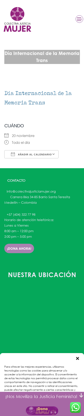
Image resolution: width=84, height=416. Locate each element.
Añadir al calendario (34, 154)
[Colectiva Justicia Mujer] (17, 19)
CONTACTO (15, 180)
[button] (77, 358)
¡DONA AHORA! (19, 248)
